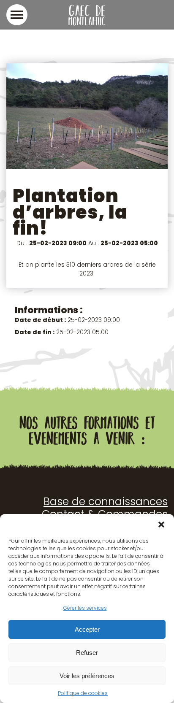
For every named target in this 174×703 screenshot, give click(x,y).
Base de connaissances (106, 501)
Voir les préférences (87, 675)
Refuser (87, 652)
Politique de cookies (83, 693)
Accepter (87, 629)
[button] (161, 524)
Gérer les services (85, 607)
